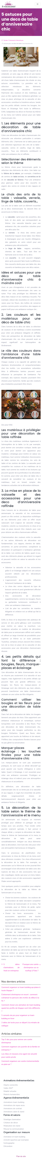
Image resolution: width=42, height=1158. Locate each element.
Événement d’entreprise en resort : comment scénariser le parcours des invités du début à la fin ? (20, 997)
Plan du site (21, 1156)
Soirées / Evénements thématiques (13, 40)
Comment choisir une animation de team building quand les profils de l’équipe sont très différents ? (20, 1008)
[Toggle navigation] (37, 4)
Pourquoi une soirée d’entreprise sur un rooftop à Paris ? (30, 967)
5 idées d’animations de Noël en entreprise (12, 967)
